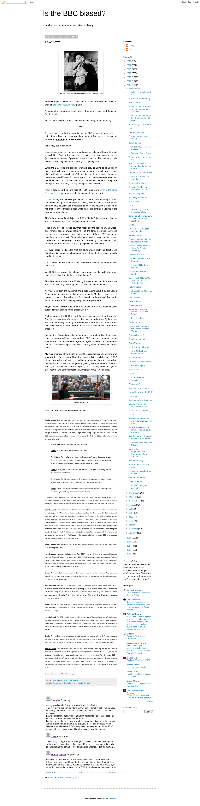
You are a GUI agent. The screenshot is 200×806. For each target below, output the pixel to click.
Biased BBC (132, 658)
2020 (129, 73)
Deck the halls (135, 301)
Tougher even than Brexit (140, 172)
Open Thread (135, 343)
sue (130, 49)
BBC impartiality (136, 460)
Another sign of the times (140, 124)
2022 (129, 65)
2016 (129, 538)
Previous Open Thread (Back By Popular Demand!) (139, 248)
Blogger (112, 799)
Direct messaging (137, 365)
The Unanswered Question (137, 378)
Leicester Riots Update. (136, 667)
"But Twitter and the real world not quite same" (140, 437)
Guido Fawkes (134, 590)
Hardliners (133, 396)
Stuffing (132, 225)
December (134, 88)
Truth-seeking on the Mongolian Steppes (139, 210)
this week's (64, 104)
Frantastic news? (136, 335)
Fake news (134, 369)
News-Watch (133, 681)
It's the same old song (139, 347)
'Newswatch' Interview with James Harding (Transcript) (139, 328)
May (131, 517)
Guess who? (134, 102)
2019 (129, 77)
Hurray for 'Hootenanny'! (140, 98)
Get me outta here (137, 477)
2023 (129, 61)
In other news (135, 357)
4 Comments (75, 680)
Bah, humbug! (135, 143)
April (131, 521)
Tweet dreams (135, 481)
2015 (129, 542)
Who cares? (134, 384)
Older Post (111, 772)
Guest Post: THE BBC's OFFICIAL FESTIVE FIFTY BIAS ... (139, 280)
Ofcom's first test (136, 254)
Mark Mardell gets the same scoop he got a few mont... (139, 429)
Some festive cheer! (138, 183)
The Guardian (133, 600)
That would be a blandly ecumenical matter (140, 240)
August (132, 505)
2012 (129, 554)
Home (81, 772)
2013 (129, 550)
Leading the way (136, 132)
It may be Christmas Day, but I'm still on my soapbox (140, 218)
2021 (129, 69)
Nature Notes (135, 287)
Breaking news (135, 305)
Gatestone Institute (136, 643)
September (134, 501)
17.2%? (132, 414)
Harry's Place (133, 664)
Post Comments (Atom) (68, 777)
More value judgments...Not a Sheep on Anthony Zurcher (138, 453)
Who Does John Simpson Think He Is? (140, 443)
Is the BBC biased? (74, 13)
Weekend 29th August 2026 (138, 660)
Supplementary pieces (139, 339)
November (134, 493)
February (133, 529)
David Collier (133, 671)
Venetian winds (135, 235)
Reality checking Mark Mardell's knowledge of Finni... (140, 421)
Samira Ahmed (83, 683)
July (131, 509)
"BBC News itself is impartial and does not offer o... (140, 166)
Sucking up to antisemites (140, 400)
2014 (129, 546)
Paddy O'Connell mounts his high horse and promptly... (140, 109)
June (131, 513)
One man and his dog (139, 388)
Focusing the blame (138, 197)
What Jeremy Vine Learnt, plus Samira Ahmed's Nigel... (141, 118)
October (133, 497)
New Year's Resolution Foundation (139, 177)
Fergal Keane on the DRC (141, 392)
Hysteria (132, 373)
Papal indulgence (137, 193)
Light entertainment (138, 318)
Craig (131, 45)
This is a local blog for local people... (139, 230)
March (132, 525)
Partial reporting (136, 322)
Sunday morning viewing (140, 410)
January (133, 533)
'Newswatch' (58, 683)
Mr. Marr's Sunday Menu (140, 361)
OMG (131, 128)
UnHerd (130, 634)
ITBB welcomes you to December (139, 486)
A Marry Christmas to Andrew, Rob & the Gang (138, 311)
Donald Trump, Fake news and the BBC (138, 405)
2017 (129, 85)
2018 (129, 81)
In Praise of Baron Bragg (140, 153)
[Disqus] (81, 731)
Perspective (134, 201)
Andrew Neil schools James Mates (138, 352)
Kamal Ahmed (70, 683)
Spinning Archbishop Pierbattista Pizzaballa (140, 188)
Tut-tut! (132, 205)
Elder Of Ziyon (134, 614)
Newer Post (51, 772)
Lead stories (134, 297)
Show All (150, 701)
